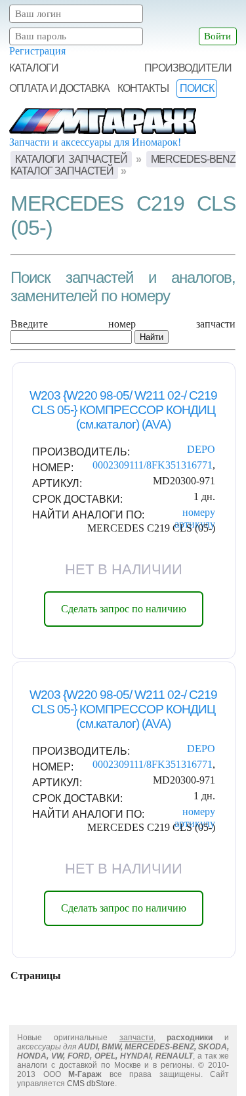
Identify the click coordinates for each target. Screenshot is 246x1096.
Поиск (197, 88)
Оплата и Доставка (59, 88)
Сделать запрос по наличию (123, 608)
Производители (188, 68)
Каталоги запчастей (71, 159)
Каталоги (33, 68)
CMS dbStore (91, 1083)
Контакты (143, 88)
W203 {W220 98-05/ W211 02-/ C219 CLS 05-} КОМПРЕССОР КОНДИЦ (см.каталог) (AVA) (123, 410)
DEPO (201, 449)
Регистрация (37, 50)
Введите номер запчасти (123, 323)
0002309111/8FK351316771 (152, 465)
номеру (198, 512)
